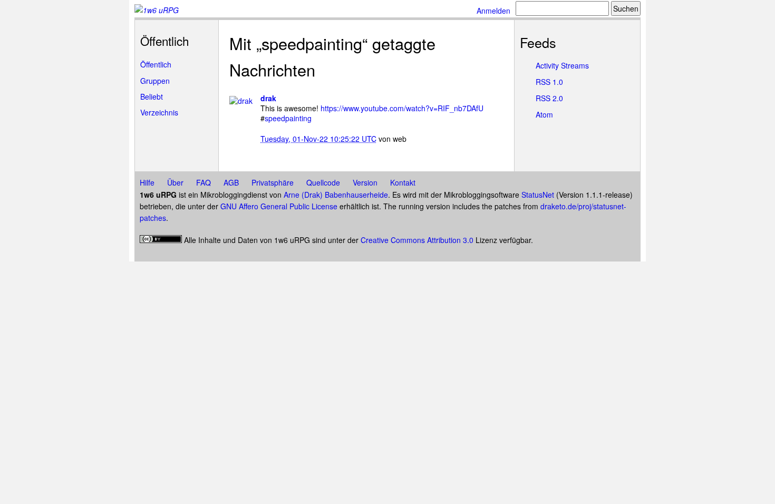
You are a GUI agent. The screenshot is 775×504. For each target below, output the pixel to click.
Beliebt (151, 96)
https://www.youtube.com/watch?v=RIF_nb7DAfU (402, 108)
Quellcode (323, 182)
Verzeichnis (159, 112)
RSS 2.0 (549, 98)
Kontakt (402, 182)
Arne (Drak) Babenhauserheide (336, 194)
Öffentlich (155, 64)
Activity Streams (562, 65)
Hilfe (147, 182)
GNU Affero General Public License (278, 206)
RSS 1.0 (549, 81)
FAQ (203, 182)
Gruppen (155, 80)
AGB (231, 182)
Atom (544, 114)
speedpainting (288, 118)
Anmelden (493, 10)
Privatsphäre (272, 182)
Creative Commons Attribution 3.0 (417, 240)
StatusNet (537, 194)
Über (175, 182)
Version (365, 182)
